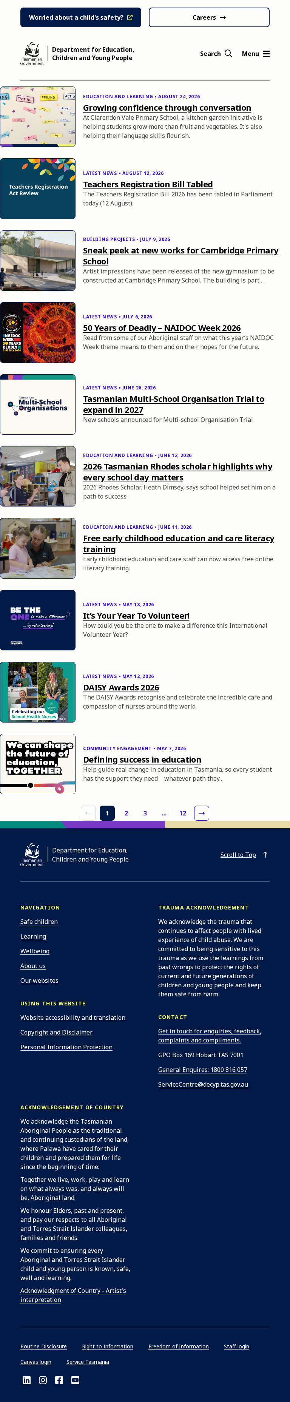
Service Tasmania (87, 1361)
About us (33, 966)
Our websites (39, 980)
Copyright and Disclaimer (56, 1032)
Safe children (39, 921)
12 (182, 813)
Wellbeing (34, 951)
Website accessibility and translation (72, 1017)
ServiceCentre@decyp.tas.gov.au (203, 1084)
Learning (33, 936)
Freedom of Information (178, 1346)
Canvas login (35, 1361)
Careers (204, 17)
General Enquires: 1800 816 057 (202, 1069)
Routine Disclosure (43, 1346)
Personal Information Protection (66, 1047)
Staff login (236, 1346)
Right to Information (107, 1346)
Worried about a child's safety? (76, 17)
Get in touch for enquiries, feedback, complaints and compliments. (209, 1035)
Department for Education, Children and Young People (93, 53)
